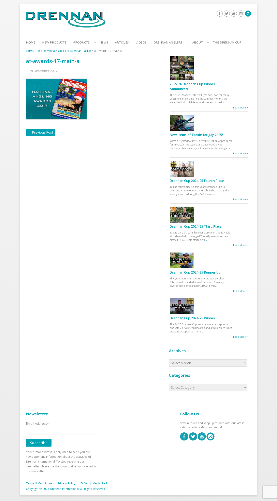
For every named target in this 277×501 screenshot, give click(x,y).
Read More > (240, 107)
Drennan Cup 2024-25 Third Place (196, 226)
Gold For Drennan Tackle (74, 51)
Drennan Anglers (168, 42)
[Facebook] (220, 14)
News (104, 42)
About (197, 42)
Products (81, 42)
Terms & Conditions (39, 483)
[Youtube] (234, 14)
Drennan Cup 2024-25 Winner (192, 318)
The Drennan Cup (227, 42)
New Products (54, 42)
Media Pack (100, 483)
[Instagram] (241, 14)
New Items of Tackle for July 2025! (196, 135)
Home (30, 42)
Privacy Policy (66, 483)
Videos (141, 42)
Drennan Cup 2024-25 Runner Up (195, 272)
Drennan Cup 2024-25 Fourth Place (197, 180)
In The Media (46, 51)
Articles (122, 42)
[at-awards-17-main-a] (58, 99)
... (224, 102)
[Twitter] (227, 14)
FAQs (83, 483)
